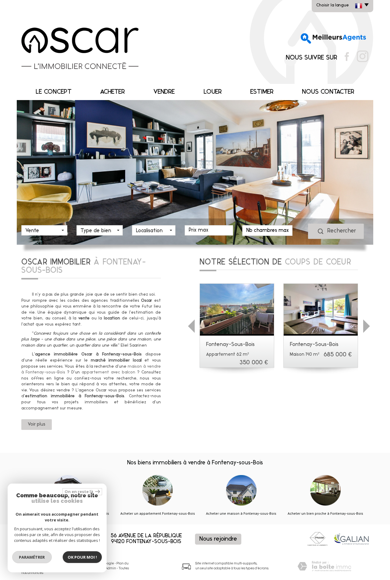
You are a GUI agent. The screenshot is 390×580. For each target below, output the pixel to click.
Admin (110, 568)
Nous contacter (328, 91)
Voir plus (36, 424)
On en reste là (79, 491)
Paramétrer (32, 557)
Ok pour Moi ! (82, 557)
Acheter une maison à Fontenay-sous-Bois (241, 513)
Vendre (164, 91)
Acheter (112, 91)
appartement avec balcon (108, 372)
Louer (213, 91)
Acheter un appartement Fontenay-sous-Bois (157, 513)
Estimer (262, 91)
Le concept (54, 91)
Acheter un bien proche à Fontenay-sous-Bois (325, 513)
